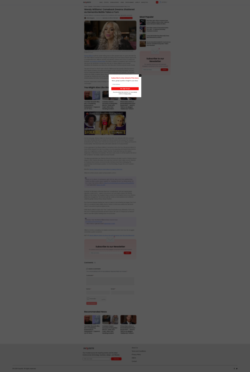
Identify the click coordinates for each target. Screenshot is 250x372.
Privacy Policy (127, 94)
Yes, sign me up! (125, 88)
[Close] (140, 75)
